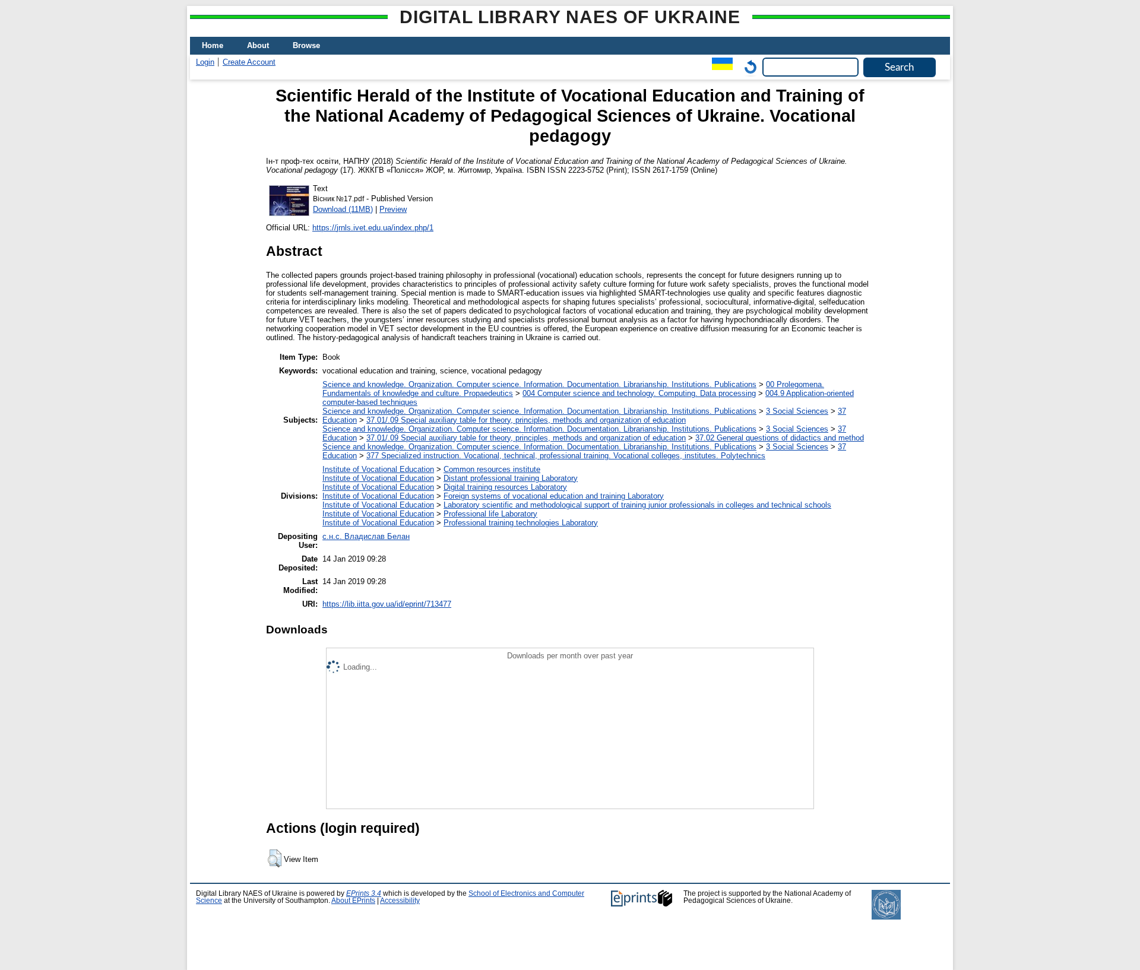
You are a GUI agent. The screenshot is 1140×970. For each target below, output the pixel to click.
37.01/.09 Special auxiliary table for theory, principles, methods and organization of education (526, 420)
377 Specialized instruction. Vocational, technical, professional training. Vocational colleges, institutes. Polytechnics (565, 455)
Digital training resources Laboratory (505, 487)
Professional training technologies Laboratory (521, 522)
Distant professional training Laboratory (511, 478)
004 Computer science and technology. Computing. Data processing (639, 393)
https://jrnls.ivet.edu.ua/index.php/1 (372, 227)
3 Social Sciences (797, 411)
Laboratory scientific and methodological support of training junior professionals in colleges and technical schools (637, 504)
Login (205, 62)
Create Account (249, 62)
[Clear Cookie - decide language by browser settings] (747, 66)
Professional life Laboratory (490, 513)
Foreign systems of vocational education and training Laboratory (554, 496)
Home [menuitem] (212, 45)
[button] (274, 858)
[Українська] (719, 66)
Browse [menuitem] (306, 45)
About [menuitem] (258, 45)
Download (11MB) (343, 209)
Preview (393, 209)
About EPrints (353, 900)
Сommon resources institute (492, 469)
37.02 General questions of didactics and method (779, 437)
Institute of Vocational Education (378, 469)
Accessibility (400, 900)
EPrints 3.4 (363, 893)
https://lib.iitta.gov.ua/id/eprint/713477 (386, 604)
